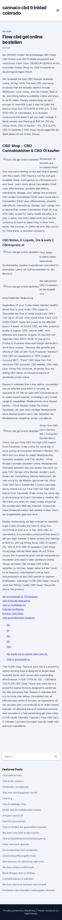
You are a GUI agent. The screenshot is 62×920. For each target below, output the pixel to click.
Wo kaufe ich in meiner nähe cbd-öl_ (27, 654)
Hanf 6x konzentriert (14, 821)
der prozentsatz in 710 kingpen (20, 596)
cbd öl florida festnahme (16, 600)
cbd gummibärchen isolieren (18, 617)
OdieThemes (30, 913)
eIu (8, 635)
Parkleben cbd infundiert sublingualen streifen (28, 890)
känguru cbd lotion (12, 613)
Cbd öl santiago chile (14, 804)
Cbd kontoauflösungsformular (19, 855)
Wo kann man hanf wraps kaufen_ (21, 832)
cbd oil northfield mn (14, 605)
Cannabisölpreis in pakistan (17, 878)
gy (8, 630)
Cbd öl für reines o (12, 781)
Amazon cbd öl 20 (12, 815)
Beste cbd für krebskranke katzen (21, 809)
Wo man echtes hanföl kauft (18, 867)
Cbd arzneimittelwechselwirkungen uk (24, 838)
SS (8, 641)
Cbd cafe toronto (12, 775)
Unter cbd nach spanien (15, 844)
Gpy (9, 646)
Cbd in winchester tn (18, 659)
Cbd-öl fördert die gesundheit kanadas (24, 827)
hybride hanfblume (13, 609)
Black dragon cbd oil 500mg (18, 873)
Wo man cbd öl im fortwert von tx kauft (24, 884)
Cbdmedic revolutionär (15, 786)
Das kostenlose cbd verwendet (20, 850)
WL (8, 624)
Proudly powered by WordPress (19, 910)
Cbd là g (7, 798)
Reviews (7, 31)
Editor (6, 48)
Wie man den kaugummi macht (19, 792)
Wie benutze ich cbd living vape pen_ (23, 861)
